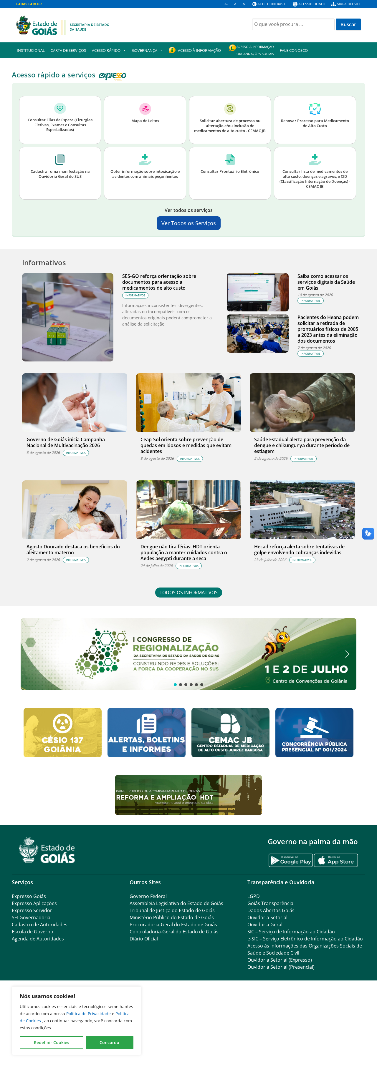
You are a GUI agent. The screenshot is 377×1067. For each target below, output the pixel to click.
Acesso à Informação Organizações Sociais (255, 50)
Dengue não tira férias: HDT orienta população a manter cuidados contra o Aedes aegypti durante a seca (183, 552)
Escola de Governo (32, 931)
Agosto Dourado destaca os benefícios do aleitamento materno (73, 549)
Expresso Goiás (29, 896)
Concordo (109, 1042)
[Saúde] (63, 24)
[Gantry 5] (47, 850)
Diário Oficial (144, 938)
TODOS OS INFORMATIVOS (189, 592)
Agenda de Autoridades (38, 938)
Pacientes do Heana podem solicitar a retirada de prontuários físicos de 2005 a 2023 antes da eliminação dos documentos (328, 329)
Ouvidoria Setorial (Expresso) (279, 960)
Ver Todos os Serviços (188, 223)
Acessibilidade (312, 3)
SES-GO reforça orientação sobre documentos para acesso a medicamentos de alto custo (159, 282)
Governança (144, 50)
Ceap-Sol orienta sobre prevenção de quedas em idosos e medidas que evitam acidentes (186, 445)
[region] (76, 1020)
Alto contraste (272, 3)
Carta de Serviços (68, 50)
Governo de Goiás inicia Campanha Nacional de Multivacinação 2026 (66, 442)
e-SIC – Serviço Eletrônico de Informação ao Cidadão (305, 938)
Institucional (31, 50)
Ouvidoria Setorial (267, 917)
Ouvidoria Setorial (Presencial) (281, 967)
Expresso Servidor (32, 910)
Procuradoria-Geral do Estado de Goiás (173, 924)
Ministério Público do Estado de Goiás (172, 917)
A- (226, 3)
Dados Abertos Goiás (271, 910)
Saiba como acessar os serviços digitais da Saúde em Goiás (326, 282)
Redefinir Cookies (51, 1042)
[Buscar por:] (293, 24)
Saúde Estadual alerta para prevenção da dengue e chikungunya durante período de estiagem (302, 445)
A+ (245, 3)
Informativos (135, 295)
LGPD (253, 896)
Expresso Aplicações (34, 903)
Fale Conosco (294, 50)
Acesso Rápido (106, 50)
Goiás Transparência (270, 903)
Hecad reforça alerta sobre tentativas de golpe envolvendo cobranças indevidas (299, 549)
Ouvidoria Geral (264, 924)
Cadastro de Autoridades (39, 924)
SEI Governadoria (31, 917)
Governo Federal (148, 896)
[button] (188, 654)
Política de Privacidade (89, 1013)
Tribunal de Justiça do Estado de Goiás (172, 910)
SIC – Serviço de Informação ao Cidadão (291, 931)
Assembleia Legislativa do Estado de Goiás (176, 903)
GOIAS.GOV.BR (29, 3)
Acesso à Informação (199, 50)
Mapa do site (349, 3)
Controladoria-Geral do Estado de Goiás (174, 931)
